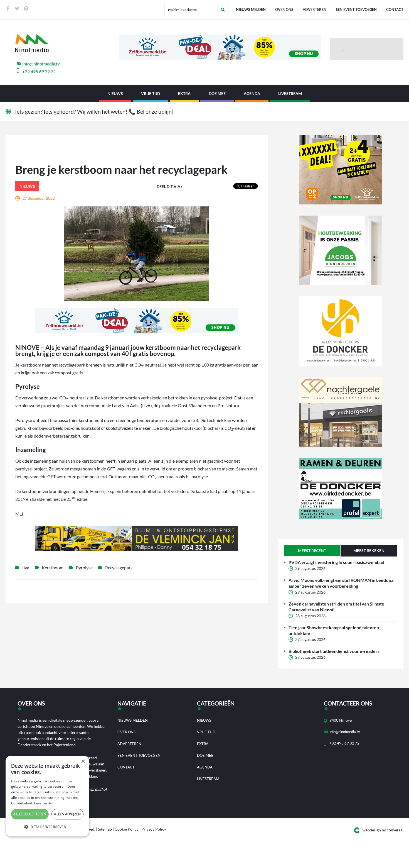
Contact (394, 9)
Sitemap (105, 829)
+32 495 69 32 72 (39, 71)
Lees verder (43, 803)
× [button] (83, 762)
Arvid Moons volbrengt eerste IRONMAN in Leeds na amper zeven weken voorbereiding (341, 583)
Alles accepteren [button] (29, 814)
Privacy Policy (153, 829)
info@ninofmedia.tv (41, 63)
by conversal (383, 830)
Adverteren (314, 9)
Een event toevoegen (356, 9)
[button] (47, 827)
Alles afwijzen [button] (67, 814)
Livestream (290, 93)
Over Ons (284, 9)
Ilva (25, 567)
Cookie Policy (127, 829)
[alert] (47, 796)
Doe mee (217, 93)
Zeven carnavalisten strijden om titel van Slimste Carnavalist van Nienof (336, 606)
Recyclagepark (119, 567)
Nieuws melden (251, 9)
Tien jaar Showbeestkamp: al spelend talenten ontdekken (334, 630)
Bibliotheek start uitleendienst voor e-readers (334, 651)
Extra (184, 93)
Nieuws (115, 93)
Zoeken (222, 9)
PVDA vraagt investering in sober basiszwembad (336, 562)
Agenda (252, 93)
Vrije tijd (150, 93)
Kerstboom (52, 567)
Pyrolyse (84, 567)
